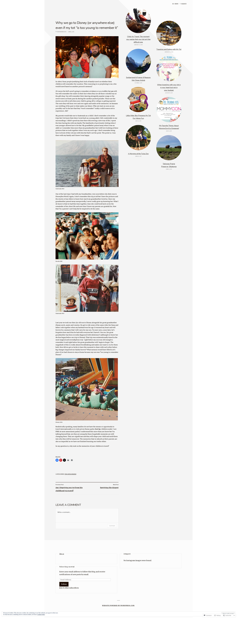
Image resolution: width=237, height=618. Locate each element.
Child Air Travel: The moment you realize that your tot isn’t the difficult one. (138, 39)
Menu (176, 4)
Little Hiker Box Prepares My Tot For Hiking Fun (138, 116)
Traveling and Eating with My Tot (168, 49)
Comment (112, 525)
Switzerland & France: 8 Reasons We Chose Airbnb (138, 78)
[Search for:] (185, 4)
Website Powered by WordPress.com (118, 605)
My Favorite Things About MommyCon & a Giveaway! (169, 127)
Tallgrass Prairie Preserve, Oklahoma (168, 165)
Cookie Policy (41, 614)
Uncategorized (70, 474)
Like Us (61, 554)
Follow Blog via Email (67, 567)
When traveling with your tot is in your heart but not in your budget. (169, 87)
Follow (64, 584)
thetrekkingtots (61, 31)
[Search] (180, 4)
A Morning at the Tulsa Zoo (138, 154)
